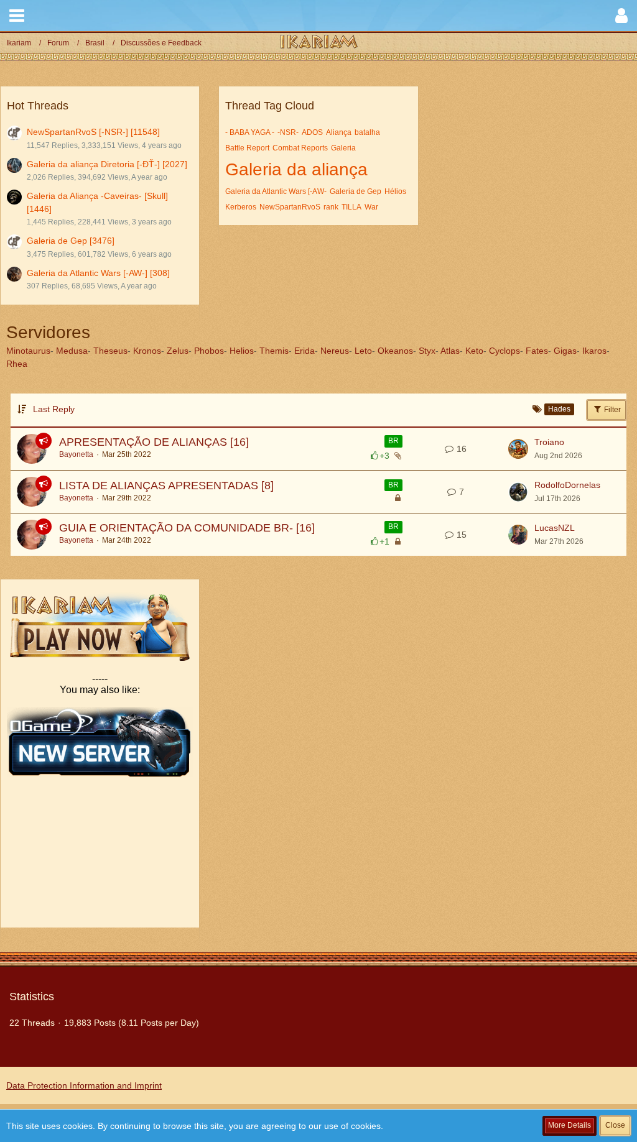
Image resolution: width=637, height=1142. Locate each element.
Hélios (395, 191)
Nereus (334, 351)
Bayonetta (76, 454)
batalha (367, 132)
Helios (242, 351)
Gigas (565, 351)
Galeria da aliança (296, 169)
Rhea (16, 364)
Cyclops (504, 351)
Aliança (338, 132)
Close (615, 1125)
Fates (537, 351)
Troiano (549, 442)
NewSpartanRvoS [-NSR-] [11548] (93, 132)
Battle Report (247, 148)
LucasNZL (554, 528)
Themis (274, 351)
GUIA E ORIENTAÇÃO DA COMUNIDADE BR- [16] (187, 528)
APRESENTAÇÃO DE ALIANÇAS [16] (154, 442)
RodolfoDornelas (567, 485)
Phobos (209, 351)
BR (393, 440)
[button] (16, 15)
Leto (363, 351)
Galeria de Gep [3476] (70, 241)
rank (330, 207)
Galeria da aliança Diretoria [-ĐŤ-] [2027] (107, 164)
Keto (474, 351)
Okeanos (395, 351)
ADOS (312, 132)
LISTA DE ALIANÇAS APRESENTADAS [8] (166, 485)
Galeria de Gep (355, 191)
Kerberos (240, 207)
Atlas (450, 351)
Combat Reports (300, 148)
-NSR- (288, 132)
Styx (427, 351)
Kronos (147, 351)
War (371, 207)
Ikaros (594, 351)
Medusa (72, 351)
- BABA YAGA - (249, 132)
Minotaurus (28, 351)
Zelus (177, 351)
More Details (569, 1125)
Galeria (343, 148)
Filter (611, 409)
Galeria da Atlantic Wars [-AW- (276, 191)
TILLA (351, 207)
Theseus (110, 351)
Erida (304, 351)
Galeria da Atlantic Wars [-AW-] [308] (98, 273)
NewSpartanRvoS (289, 207)
